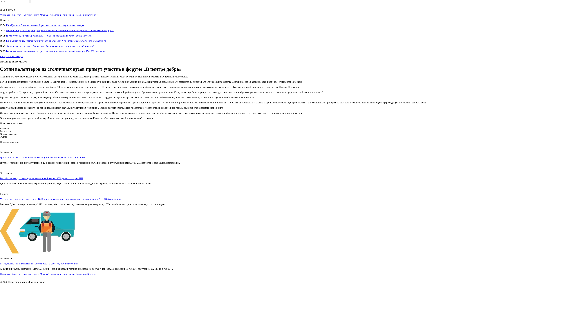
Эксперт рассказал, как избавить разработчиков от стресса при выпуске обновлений (50, 46)
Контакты (92, 15)
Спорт (36, 15)
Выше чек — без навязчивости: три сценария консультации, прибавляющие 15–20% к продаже (55, 51)
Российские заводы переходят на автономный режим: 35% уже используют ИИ (41, 178)
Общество (16, 15)
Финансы (5, 15)
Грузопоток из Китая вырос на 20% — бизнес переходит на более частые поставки (49, 35)
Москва (44, 15)
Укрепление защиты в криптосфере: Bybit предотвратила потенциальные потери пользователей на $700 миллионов (60, 199)
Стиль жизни (68, 15)
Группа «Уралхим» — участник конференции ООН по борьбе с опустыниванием (42, 157)
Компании (81, 15)
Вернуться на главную (11, 56)
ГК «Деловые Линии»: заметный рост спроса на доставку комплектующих (45, 25)
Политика (27, 15)
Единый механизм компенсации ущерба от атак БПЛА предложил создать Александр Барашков (56, 41)
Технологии (54, 15)
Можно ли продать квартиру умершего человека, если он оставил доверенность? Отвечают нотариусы (60, 30)
